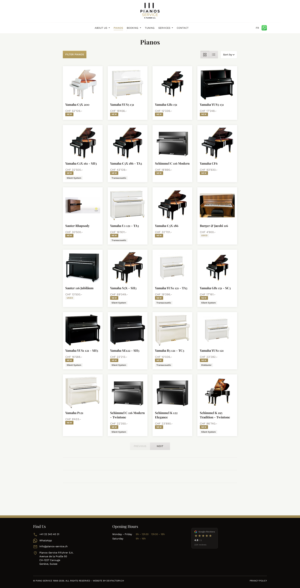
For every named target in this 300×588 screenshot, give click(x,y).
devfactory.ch (115, 580)
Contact (183, 27)
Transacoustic (119, 178)
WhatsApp (45, 540)
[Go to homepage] (150, 10)
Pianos (118, 27)
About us (101, 27)
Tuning (150, 27)
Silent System (74, 178)
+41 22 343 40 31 (49, 534)
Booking (133, 27)
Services (164, 27)
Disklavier (206, 365)
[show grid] (204, 54)
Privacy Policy (258, 580)
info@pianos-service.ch (53, 546)
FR (257, 27)
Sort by (227, 54)
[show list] (213, 54)
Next (160, 446)
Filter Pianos (74, 54)
